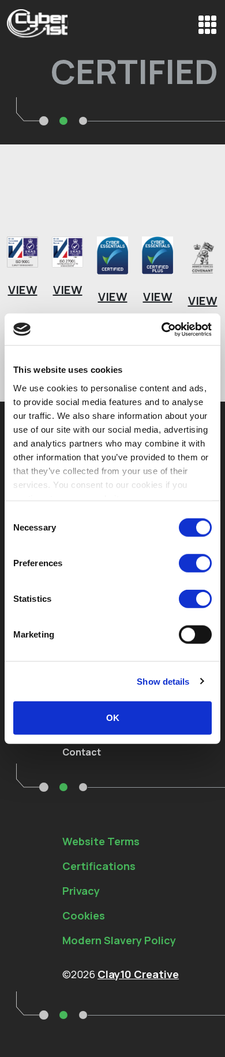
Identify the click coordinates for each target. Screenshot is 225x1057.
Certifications (99, 866)
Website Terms (101, 841)
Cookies (83, 915)
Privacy (81, 891)
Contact (81, 752)
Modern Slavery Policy (119, 940)
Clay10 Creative (138, 974)
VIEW (23, 289)
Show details (163, 681)
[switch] (195, 563)
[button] (207, 24)
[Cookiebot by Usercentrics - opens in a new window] (162, 329)
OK (112, 718)
